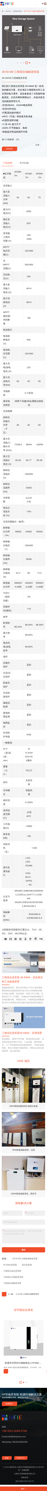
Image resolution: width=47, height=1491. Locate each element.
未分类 (8, 11)
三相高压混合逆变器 (12, 1271)
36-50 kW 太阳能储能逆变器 (24, 1259)
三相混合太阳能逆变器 (13, 1277)
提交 (23, 1250)
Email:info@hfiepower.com (14, 1437)
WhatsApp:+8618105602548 (14, 1442)
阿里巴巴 (21, 1458)
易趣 (7, 1458)
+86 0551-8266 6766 (14, 1430)
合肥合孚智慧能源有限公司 (24, 1474)
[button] (17, 62)
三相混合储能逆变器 (12, 1283)
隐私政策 (24, 1477)
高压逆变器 (27, 1265)
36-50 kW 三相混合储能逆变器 (34, 11)
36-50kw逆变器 (10, 1265)
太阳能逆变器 (17, 11)
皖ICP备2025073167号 (25, 1481)
